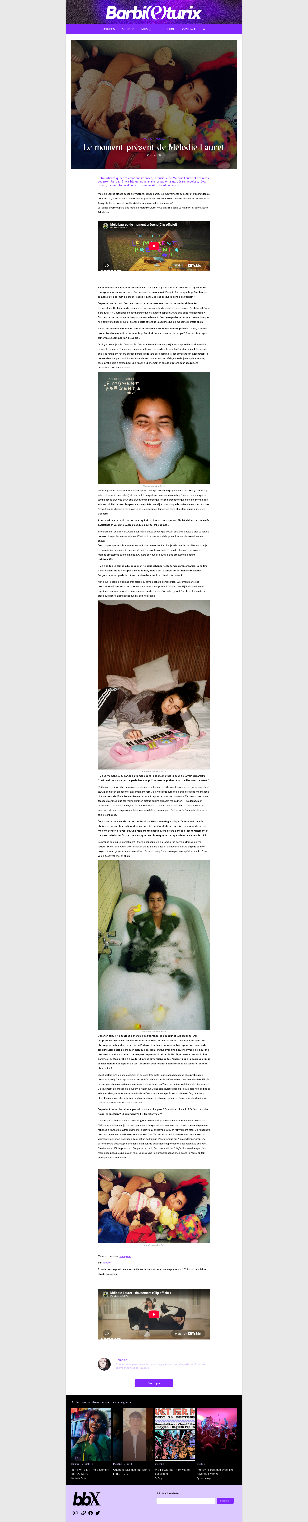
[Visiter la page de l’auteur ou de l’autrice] (104, 1364)
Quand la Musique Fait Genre (131, 1469)
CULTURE (147, 138)
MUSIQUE (160, 138)
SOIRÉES (89, 1463)
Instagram (125, 1256)
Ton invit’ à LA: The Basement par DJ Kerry (90, 1471)
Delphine (121, 1360)
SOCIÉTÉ (131, 1463)
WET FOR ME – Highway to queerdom (172, 1471)
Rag (160, 1478)
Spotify (106, 1262)
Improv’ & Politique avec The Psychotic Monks (215, 1471)
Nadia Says (80, 1478)
